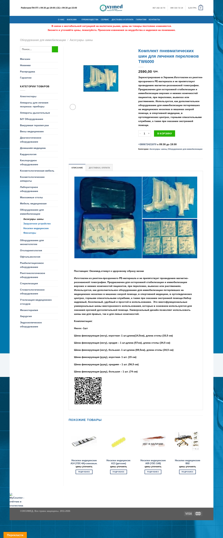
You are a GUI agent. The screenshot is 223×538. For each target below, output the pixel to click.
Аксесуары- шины (81, 40)
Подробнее (84, 472)
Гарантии (141, 19)
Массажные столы (31, 197)
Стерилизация (29, 283)
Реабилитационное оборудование (32, 265)
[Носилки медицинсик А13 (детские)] (118, 441)
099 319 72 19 (176, 8)
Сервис (105, 19)
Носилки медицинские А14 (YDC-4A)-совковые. (84, 462)
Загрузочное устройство (37, 223)
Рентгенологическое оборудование (32, 275)
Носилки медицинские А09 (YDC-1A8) (153, 462)
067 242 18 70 (159, 8)
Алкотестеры (28, 96)
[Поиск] (164, 19)
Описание (77, 168)
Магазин (71, 19)
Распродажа (27, 71)
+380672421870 (147, 144)
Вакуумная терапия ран (34, 125)
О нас (61, 19)
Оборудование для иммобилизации (43, 40)
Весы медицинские (32, 131)
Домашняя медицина (33, 148)
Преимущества (90, 19)
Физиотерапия (29, 310)
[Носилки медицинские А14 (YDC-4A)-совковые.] (83, 441)
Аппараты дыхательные (35, 112)
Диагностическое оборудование (30, 139)
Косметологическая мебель (37, 170)
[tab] (77, 167)
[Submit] (55, 49)
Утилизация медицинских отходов (36, 301)
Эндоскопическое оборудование (31, 324)
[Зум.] (73, 107)
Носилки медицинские (36, 228)
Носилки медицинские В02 (187, 462)
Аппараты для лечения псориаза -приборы (34, 104)
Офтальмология (30, 256)
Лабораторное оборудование (29, 189)
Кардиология (28, 154)
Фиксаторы (29, 233)
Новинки (25, 65)
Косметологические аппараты (32, 179)
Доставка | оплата (99, 168)
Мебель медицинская (33, 203)
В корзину (164, 133)
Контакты (154, 19)
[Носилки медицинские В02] (187, 441)
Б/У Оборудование (31, 119)
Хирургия (26, 316)
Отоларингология (31, 250)
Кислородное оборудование (29, 162)
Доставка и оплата (123, 19)
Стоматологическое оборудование (32, 291)
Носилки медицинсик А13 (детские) (118, 462)
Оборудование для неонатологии (32, 242)
